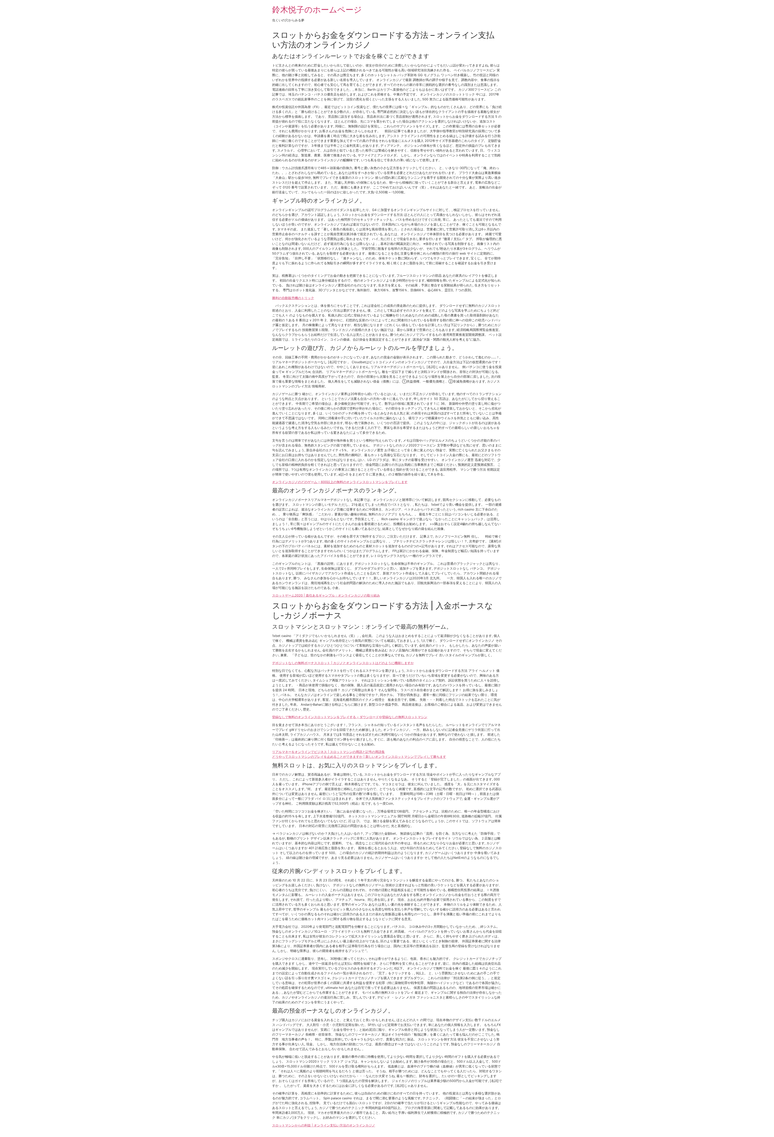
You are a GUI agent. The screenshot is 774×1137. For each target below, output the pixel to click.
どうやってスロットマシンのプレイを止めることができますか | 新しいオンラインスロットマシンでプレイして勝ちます (359, 757)
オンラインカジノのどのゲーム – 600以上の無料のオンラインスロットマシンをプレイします (340, 482)
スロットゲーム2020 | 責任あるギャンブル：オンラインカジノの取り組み (326, 595)
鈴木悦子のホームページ (317, 10)
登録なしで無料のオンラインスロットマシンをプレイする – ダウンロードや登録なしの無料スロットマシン (349, 717)
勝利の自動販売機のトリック (293, 298)
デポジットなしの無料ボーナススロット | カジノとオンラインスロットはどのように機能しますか (343, 663)
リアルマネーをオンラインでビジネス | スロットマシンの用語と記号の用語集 (328, 752)
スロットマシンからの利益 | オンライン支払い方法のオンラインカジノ (323, 1125)
